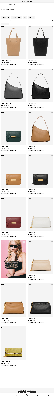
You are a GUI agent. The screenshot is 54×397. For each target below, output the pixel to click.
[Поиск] (46, 4)
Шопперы (31, 17)
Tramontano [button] (4, 23)
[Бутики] (42, 4)
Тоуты (25, 17)
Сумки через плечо (16, 17)
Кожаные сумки (5, 17)
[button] (49, 4)
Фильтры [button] (50, 20)
